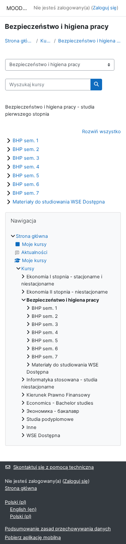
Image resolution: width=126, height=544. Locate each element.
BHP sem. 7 (26, 193)
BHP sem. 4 (26, 167)
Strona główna (19, 41)
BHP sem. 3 (26, 158)
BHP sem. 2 (26, 149)
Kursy (45, 41)
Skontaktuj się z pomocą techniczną (53, 467)
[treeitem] (63, 336)
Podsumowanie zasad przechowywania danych (58, 529)
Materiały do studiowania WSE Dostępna (59, 202)
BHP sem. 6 (26, 184)
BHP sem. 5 (26, 175)
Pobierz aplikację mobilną (33, 537)
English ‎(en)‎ (23, 509)
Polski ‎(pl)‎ (15, 502)
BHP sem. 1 (25, 140)
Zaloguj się (105, 8)
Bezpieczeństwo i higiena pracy (89, 41)
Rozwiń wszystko (101, 131)
